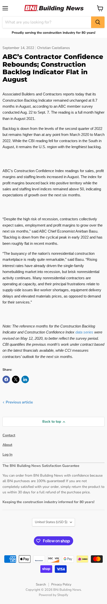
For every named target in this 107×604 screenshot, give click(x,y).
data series (84, 332)
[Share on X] (15, 379)
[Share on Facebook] (6, 379)
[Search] (98, 22)
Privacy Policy (61, 584)
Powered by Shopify (53, 595)
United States (51, 522)
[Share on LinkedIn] (25, 379)
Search (41, 584)
